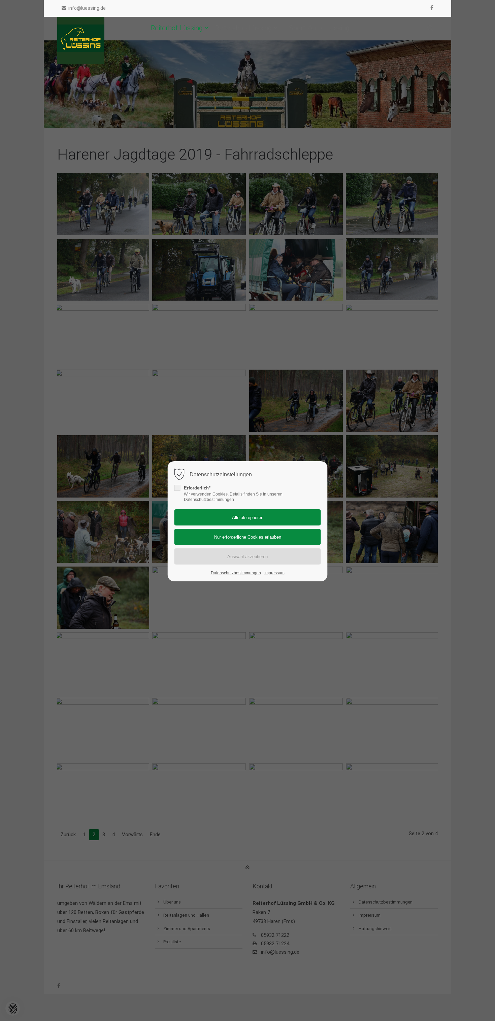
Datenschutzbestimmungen (236, 573)
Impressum (274, 573)
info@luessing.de (87, 8)
